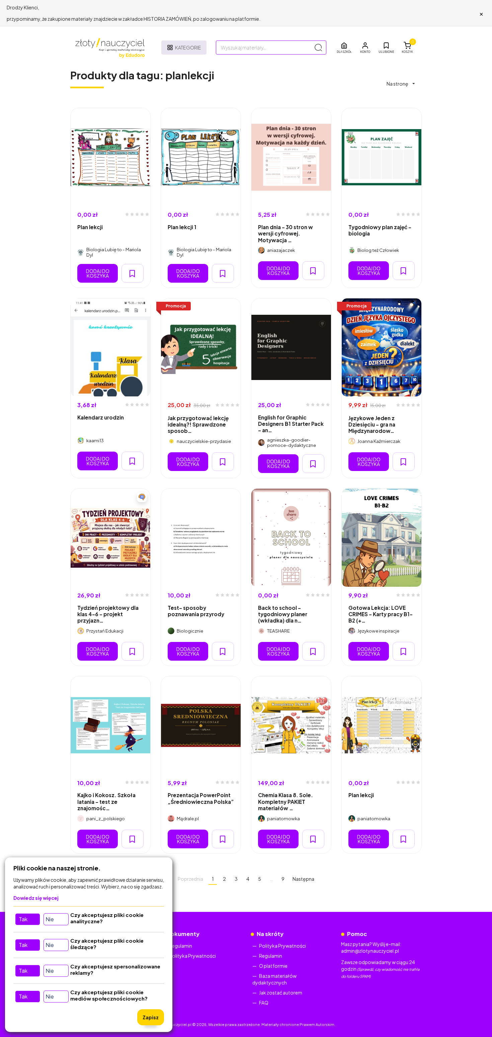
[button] (365, 47)
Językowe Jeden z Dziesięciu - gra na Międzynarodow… (371, 424)
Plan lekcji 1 (182, 227)
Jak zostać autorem (280, 992)
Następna (303, 879)
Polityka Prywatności (192, 956)
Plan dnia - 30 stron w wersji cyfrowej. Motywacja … (285, 233)
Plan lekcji (90, 227)
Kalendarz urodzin (100, 417)
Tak (23, 919)
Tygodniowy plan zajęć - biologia (379, 230)
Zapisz (151, 1017)
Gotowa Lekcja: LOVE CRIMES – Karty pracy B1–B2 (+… (380, 614)
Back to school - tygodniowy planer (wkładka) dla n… (282, 614)
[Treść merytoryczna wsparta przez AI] (142, 497)
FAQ (263, 1003)
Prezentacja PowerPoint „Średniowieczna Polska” (201, 798)
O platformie (273, 966)
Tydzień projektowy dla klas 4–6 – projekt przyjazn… (108, 614)
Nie (50, 919)
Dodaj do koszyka (97, 273)
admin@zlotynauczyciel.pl (370, 951)
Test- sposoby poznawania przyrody (196, 610)
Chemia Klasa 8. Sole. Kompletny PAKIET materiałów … (285, 801)
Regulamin (180, 946)
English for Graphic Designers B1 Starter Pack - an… (291, 424)
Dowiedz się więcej (36, 898)
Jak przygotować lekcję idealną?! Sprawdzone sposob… (198, 424)
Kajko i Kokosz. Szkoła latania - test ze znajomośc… (106, 801)
